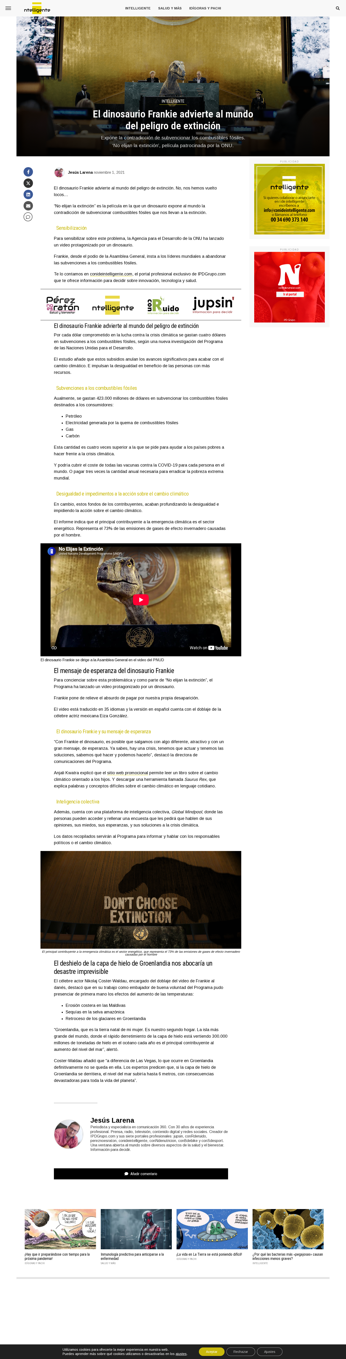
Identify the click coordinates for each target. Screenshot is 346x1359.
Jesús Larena (80, 172)
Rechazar (240, 1352)
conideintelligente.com (111, 274)
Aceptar (211, 1352)
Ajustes (269, 1352)
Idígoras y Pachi (205, 8)
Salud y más (170, 8)
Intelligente (138, 8)
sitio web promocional (127, 772)
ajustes (181, 1354)
